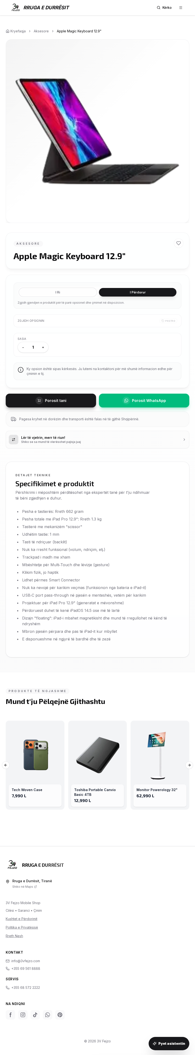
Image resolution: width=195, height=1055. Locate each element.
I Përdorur (138, 292)
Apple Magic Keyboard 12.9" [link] (79, 31)
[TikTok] (35, 1015)
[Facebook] (10, 1015)
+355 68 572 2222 (25, 988)
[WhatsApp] (47, 1015)
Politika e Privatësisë (22, 927)
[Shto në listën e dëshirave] (178, 243)
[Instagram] (23, 1015)
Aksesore (41, 31)
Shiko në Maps (22, 886)
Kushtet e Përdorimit (21, 919)
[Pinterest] (60, 1015)
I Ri (57, 292)
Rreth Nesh (14, 936)
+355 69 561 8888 (25, 968)
